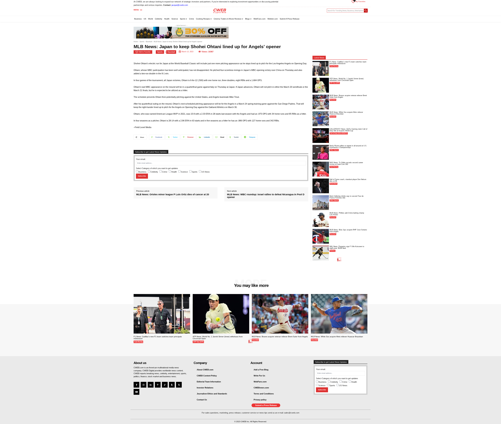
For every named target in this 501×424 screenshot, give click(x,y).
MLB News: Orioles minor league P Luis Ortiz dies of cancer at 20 (172, 194)
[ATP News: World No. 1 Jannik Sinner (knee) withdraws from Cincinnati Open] (320, 85)
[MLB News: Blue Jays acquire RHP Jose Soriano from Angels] (320, 236)
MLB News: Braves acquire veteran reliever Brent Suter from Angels (348, 96)
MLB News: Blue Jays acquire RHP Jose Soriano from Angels (348, 230)
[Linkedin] (150, 385)
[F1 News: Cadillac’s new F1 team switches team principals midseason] (320, 68)
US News (205, 172)
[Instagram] (143, 385)
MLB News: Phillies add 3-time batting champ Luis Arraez (347, 214)
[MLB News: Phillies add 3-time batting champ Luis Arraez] (320, 219)
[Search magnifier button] (366, 10)
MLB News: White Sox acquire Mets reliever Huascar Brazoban (346, 113)
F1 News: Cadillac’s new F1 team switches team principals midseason (348, 62)
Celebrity (154, 172)
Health (174, 172)
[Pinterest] (158, 385)
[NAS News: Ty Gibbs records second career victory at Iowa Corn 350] (320, 169)
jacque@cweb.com (180, 5)
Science (184, 172)
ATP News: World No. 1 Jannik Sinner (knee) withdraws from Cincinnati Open (346, 79)
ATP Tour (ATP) (334, 83)
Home (136, 42)
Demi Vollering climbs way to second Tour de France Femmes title (346, 197)
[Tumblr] (172, 385)
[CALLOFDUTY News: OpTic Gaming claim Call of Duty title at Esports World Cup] (320, 135)
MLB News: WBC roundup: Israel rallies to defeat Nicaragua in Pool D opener (265, 196)
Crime (164, 172)
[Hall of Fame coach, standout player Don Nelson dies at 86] (320, 186)
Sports (142, 42)
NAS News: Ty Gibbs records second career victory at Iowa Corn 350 (346, 163)
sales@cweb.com (291, 413)
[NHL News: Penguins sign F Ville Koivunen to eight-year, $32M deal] (320, 253)
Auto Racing (334, 66)
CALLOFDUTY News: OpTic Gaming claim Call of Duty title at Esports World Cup (348, 130)
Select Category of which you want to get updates (157, 168)
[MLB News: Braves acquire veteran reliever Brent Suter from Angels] (320, 102)
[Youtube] (136, 392)
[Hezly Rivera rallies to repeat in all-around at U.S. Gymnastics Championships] (320, 152)
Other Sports (334, 150)
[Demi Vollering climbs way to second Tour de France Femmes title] (320, 202)
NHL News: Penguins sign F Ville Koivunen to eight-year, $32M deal (347, 247)
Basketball (333, 183)
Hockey (332, 250)
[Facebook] (136, 385)
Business (142, 172)
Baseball (149, 42)
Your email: (140, 159)
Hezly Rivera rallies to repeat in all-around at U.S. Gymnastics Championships (348, 146)
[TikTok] (165, 385)
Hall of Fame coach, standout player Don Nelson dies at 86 (348, 180)
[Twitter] (179, 385)
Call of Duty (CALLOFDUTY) (338, 133)
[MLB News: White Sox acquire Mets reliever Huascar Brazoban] (320, 118)
